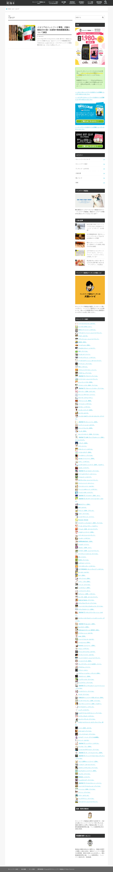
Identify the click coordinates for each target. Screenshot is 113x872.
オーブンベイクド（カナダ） (86, 654)
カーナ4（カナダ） (83, 413)
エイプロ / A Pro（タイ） (85, 326)
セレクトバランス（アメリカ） (87, 719)
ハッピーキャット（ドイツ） (86, 516)
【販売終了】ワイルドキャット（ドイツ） (90, 783)
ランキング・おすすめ (82, 168)
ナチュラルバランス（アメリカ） (87, 603)
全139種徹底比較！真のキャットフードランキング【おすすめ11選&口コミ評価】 (96, 236)
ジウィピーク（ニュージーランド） (88, 801)
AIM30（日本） (82, 342)
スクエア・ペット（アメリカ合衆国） (88, 737)
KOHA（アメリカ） (83, 560)
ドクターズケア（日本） (85, 452)
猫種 (77, 182)
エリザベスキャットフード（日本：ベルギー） (91, 464)
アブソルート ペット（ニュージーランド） (90, 333)
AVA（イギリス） (83, 366)
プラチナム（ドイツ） (84, 667)
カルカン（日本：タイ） (85, 547)
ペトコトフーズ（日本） (85, 661)
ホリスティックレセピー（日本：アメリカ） (90, 523)
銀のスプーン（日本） (84, 504)
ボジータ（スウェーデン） (85, 397)
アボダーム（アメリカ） (85, 373)
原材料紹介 (72, 2)
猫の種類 (64, 2)
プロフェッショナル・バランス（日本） (89, 673)
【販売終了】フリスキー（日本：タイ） (89, 495)
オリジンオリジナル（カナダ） (87, 651)
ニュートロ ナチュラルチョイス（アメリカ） (90, 606)
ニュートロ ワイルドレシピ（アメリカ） (89, 786)
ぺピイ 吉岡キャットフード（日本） (88, 761)
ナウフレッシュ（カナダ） (85, 633)
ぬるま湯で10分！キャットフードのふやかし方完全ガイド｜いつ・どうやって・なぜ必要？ (95, 227)
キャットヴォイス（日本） (85, 428)
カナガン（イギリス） (84, 407)
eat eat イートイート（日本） (86, 458)
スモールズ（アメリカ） (85, 731)
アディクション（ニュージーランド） (88, 339)
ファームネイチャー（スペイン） (87, 474)
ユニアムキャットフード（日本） (87, 770)
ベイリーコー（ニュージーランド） (88, 379)
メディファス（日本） (84, 578)
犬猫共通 (78, 173)
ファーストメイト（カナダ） (86, 486)
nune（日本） (82, 636)
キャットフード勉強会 (58, 869)
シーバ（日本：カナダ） (85, 728)
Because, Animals (83, 520)
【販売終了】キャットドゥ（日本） (88, 422)
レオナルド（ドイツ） (84, 563)
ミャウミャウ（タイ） (84, 591)
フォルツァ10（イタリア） (85, 492)
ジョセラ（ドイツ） (83, 544)
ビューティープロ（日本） (85, 382)
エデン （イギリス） (84, 461)
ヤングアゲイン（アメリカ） (86, 798)
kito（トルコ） (82, 557)
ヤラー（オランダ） (83, 795)
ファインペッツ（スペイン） (86, 483)
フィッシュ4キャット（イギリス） (88, 489)
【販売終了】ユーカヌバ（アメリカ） (88, 471)
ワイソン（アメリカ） (84, 792)
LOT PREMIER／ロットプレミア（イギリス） (91, 569)
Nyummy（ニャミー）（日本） (87, 645)
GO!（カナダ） (82, 507)
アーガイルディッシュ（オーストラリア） (90, 360)
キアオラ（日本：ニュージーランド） (88, 550)
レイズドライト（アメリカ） (86, 691)
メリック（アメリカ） (84, 584)
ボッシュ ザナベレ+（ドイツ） (86, 394)
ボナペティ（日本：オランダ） (87, 391)
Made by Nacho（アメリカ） (86, 600)
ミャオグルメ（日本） (84, 587)
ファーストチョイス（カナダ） (87, 323)
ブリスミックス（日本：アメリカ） (88, 385)
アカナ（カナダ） (83, 336)
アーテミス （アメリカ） (85, 363)
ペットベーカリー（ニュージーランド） (89, 658)
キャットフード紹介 (53, 2)
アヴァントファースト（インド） (87, 370)
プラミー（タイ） (83, 670)
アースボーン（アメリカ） (85, 455)
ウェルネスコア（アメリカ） (86, 780)
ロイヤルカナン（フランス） (86, 706)
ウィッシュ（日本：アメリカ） (87, 789)
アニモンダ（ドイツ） (84, 354)
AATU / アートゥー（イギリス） (87, 329)
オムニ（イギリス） (83, 648)
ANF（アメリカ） (83, 351)
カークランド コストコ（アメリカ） (88, 553)
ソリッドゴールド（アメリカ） (87, 734)
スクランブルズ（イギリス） (86, 716)
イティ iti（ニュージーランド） (87, 535)
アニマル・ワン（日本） (85, 746)
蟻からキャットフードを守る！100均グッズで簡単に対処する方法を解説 (96, 244)
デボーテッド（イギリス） (85, 449)
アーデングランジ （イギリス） (87, 357)
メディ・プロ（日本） (84, 581)
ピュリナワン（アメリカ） (85, 682)
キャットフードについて (83, 159)
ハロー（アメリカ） (83, 513)
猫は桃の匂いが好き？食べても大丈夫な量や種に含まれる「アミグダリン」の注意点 (95, 262)
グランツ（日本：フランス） (86, 510)
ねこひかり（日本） (83, 627)
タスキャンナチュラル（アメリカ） (88, 767)
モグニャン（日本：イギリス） (87, 594)
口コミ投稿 (90, 2)
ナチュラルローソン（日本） (86, 609)
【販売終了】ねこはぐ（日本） (87, 624)
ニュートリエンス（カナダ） (86, 639)
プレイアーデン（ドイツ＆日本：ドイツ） (90, 664)
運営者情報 (99, 2)
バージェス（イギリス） (85, 404)
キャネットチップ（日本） (85, 410)
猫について (79, 178)
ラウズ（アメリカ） (83, 694)
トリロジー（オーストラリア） (87, 764)
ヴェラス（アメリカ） (84, 774)
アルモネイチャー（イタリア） (87, 348)
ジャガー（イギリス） (84, 538)
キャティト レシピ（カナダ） (86, 425)
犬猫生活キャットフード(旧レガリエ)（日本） (91, 697)
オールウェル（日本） (84, 345)
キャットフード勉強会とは (38, 2)
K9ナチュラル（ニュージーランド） (88, 480)
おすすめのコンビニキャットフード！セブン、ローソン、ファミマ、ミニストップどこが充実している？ (95, 253)
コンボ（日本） (82, 431)
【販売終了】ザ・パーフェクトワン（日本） (90, 752)
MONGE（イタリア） (84, 777)
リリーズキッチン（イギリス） (87, 566)
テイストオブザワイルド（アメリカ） (88, 749)
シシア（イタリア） (83, 710)
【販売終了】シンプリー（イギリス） (88, 743)
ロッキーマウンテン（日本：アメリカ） (89, 700)
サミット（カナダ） (83, 740)
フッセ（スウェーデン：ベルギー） (88, 526)
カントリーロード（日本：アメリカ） (88, 434)
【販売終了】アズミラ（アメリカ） (88, 376)
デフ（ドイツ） (82, 446)
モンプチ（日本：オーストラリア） (88, 597)
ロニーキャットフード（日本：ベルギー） (90, 703)
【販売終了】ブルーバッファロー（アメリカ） (91, 388)
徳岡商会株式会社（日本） (85, 541)
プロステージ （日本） (84, 676)
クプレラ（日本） (83, 443)
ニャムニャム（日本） (84, 642)
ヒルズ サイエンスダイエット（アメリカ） (90, 713)
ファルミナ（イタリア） (85, 477)
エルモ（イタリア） (83, 467)
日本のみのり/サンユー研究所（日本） (89, 630)
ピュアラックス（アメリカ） (86, 679)
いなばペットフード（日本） (86, 532)
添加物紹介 (81, 2)
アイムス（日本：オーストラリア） (88, 529)
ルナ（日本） (82, 575)
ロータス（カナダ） (83, 572)
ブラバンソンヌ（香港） (85, 400)
